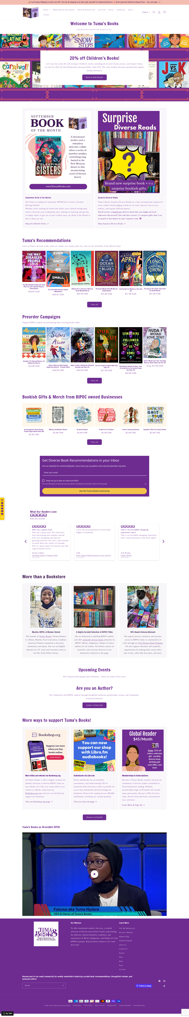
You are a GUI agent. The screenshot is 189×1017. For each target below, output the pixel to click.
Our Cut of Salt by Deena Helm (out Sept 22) (106, 366)
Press (121, 965)
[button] (46, 9)
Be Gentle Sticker (82, 430)
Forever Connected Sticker (130, 430)
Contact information (125, 1005)
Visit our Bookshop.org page (37, 802)
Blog (121, 961)
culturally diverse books (93, 640)
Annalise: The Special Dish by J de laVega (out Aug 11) (34, 362)
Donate (121, 953)
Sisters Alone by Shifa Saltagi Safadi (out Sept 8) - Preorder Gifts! (58, 366)
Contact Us (123, 949)
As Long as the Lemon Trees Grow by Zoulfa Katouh (155, 290)
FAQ (120, 957)
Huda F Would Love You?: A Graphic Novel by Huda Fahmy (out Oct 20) (155, 362)
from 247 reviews (37, 518)
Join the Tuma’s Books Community (95, 491)
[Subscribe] (63, 985)
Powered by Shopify (64, 1005)
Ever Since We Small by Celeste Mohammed (58, 290)
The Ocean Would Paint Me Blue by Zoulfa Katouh (107, 290)
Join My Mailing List (127, 928)
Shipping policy (112, 1005)
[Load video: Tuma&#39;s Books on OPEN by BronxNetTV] (94, 874)
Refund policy (77, 1005)
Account (122, 969)
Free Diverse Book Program (150, 643)
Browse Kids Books (94, 77)
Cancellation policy (139, 1005)
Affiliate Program (125, 941)
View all (94, 305)
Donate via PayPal (94, 817)
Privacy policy (88, 1005)
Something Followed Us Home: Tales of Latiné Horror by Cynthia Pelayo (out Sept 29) (130, 368)
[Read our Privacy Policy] (145, 484)
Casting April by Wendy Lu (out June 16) (130, 290)
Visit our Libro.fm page (84, 802)
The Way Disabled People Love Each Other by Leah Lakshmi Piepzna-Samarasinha (34, 287)
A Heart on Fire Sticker (106, 430)
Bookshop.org (31, 793)
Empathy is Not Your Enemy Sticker (155, 430)
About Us (122, 945)
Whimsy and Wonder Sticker (58, 430)
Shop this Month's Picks (35, 224)
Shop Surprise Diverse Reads (110, 224)
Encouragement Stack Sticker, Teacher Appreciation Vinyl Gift (34, 430)
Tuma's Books (45, 636)
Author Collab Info (94, 705)
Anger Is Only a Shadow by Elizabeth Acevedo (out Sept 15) (82, 366)
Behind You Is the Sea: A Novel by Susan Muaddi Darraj (82, 290)
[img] (95, 515)
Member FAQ (124, 936)
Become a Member (126, 932)
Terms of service (100, 1005)
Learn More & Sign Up (132, 805)
